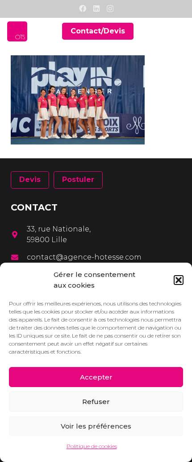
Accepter (96, 377)
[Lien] (17, 31)
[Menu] (179, 31)
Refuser (96, 401)
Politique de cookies (92, 446)
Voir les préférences (96, 426)
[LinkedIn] (96, 8)
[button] (178, 280)
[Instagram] (110, 9)
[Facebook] (82, 8)
